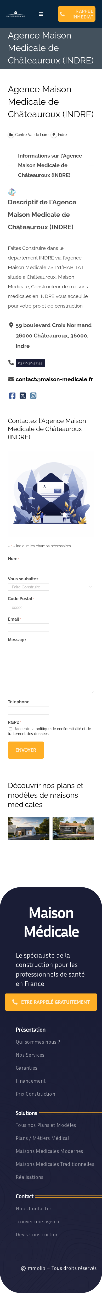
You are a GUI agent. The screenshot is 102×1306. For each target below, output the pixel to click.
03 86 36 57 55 (30, 363)
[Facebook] (12, 396)
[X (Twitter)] (22, 396)
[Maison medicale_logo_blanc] (16, 13)
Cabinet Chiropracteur (73, 838)
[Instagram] (33, 396)
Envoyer (25, 750)
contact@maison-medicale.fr (54, 379)
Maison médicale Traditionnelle (28, 838)
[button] (12, 829)
